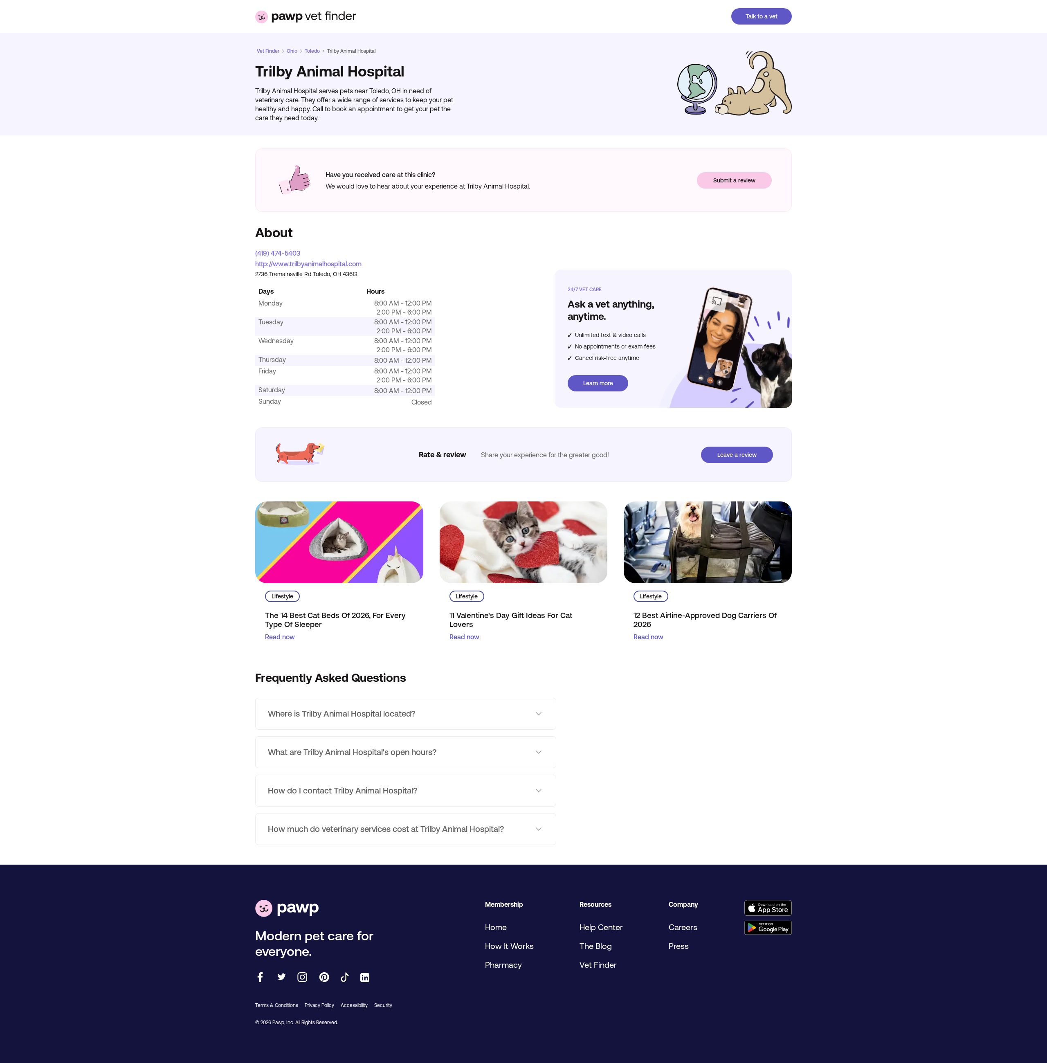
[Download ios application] (768, 908)
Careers (683, 927)
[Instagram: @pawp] (302, 977)
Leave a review (737, 455)
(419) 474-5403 (277, 253)
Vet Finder (268, 51)
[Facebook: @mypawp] (260, 977)
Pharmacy (503, 964)
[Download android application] (768, 928)
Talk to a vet (761, 16)
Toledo (312, 51)
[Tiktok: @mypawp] (345, 977)
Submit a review (734, 180)
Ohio (292, 51)
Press (679, 946)
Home (496, 927)
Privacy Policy (319, 1005)
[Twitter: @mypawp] (281, 977)
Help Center (601, 927)
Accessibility (354, 1005)
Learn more (598, 383)
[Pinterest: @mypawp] (324, 977)
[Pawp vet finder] (305, 16)
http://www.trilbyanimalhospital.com (308, 263)
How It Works (509, 946)
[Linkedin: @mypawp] (364, 978)
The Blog (596, 946)
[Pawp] (287, 909)
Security (383, 1005)
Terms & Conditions (276, 1005)
